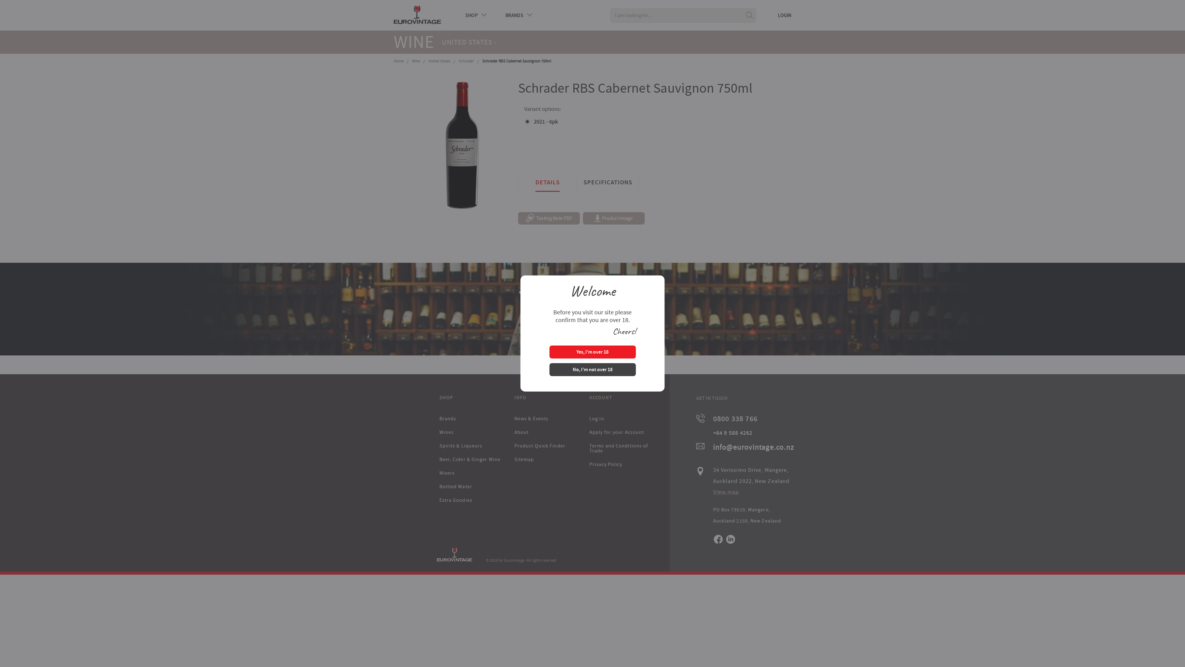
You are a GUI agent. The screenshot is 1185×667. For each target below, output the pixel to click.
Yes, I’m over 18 (592, 352)
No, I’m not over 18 (593, 370)
